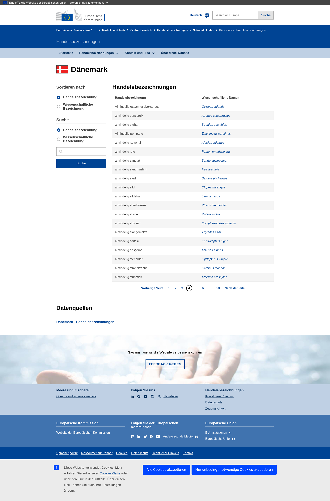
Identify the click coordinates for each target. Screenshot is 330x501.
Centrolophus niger (215, 241)
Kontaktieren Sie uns (219, 396)
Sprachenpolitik (67, 453)
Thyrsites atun (211, 232)
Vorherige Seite (152, 288)
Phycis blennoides (214, 205)
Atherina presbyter (214, 277)
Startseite (66, 53)
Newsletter (170, 396)
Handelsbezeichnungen (172, 30)
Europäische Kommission (73, 30)
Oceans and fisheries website (76, 396)
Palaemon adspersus (216, 151)
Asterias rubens (212, 250)
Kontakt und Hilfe (137, 53)
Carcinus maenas (214, 268)
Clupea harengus (213, 187)
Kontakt (188, 453)
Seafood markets (141, 30)
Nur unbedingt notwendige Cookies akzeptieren (234, 470)
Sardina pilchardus (214, 178)
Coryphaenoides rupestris (219, 223)
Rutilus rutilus (211, 214)
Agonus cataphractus (216, 115)
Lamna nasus (211, 196)
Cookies (121, 453)
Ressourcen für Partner (96, 453)
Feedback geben (165, 364)
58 (218, 288)
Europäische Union (218, 438)
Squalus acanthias (214, 124)
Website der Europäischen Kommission (83, 432)
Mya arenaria (210, 169)
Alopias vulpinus (213, 142)
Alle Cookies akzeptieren (166, 470)
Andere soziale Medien (178, 436)
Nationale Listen (203, 30)
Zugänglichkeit (215, 408)
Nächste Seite (235, 288)
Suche (266, 15)
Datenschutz (213, 402)
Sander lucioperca (214, 160)
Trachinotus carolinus (216, 133)
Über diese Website (175, 53)
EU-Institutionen (216, 432)
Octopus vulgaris (213, 106)
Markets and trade (114, 30)
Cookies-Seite (110, 473)
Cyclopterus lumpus (215, 259)
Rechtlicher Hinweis (165, 453)
